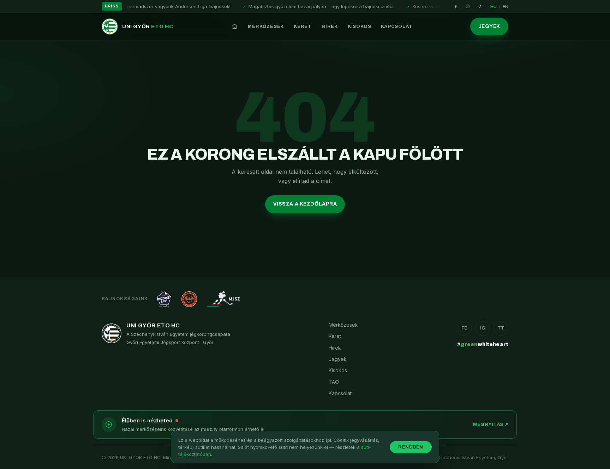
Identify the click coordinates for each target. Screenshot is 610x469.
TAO (334, 382)
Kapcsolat (396, 26)
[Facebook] (456, 6)
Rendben (410, 447)
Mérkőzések (266, 26)
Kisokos (359, 26)
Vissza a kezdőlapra (305, 204)
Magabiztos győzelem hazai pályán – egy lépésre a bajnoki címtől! (304, 6)
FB (464, 328)
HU (493, 6)
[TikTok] (480, 6)
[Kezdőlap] (234, 26)
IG (482, 328)
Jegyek (489, 26)
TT (500, 328)
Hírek (330, 26)
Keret (303, 26)
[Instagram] (468, 6)
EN (505, 6)
